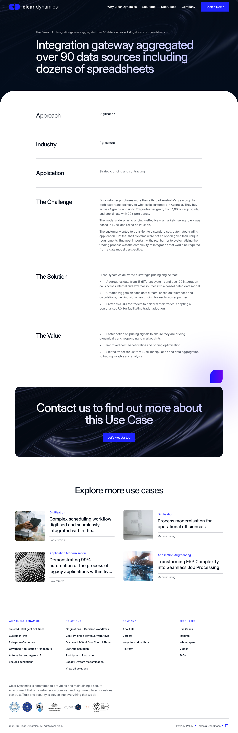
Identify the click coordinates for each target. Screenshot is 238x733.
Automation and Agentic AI (25, 655)
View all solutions (77, 668)
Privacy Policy (184, 725)
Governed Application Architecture (30, 648)
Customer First (18, 635)
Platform (128, 648)
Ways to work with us (136, 642)
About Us (128, 629)
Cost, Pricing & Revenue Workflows (88, 635)
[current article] (30, 526)
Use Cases (186, 629)
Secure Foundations (21, 661)
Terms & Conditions (209, 725)
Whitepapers (188, 642)
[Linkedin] (226, 725)
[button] (122, 6)
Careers (127, 635)
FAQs (183, 655)
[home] (34, 7)
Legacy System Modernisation (85, 661)
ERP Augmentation (77, 648)
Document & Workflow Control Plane (88, 642)
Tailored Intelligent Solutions (26, 629)
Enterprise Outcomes (22, 642)
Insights (185, 635)
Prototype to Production (80, 655)
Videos (184, 648)
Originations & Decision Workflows (87, 629)
